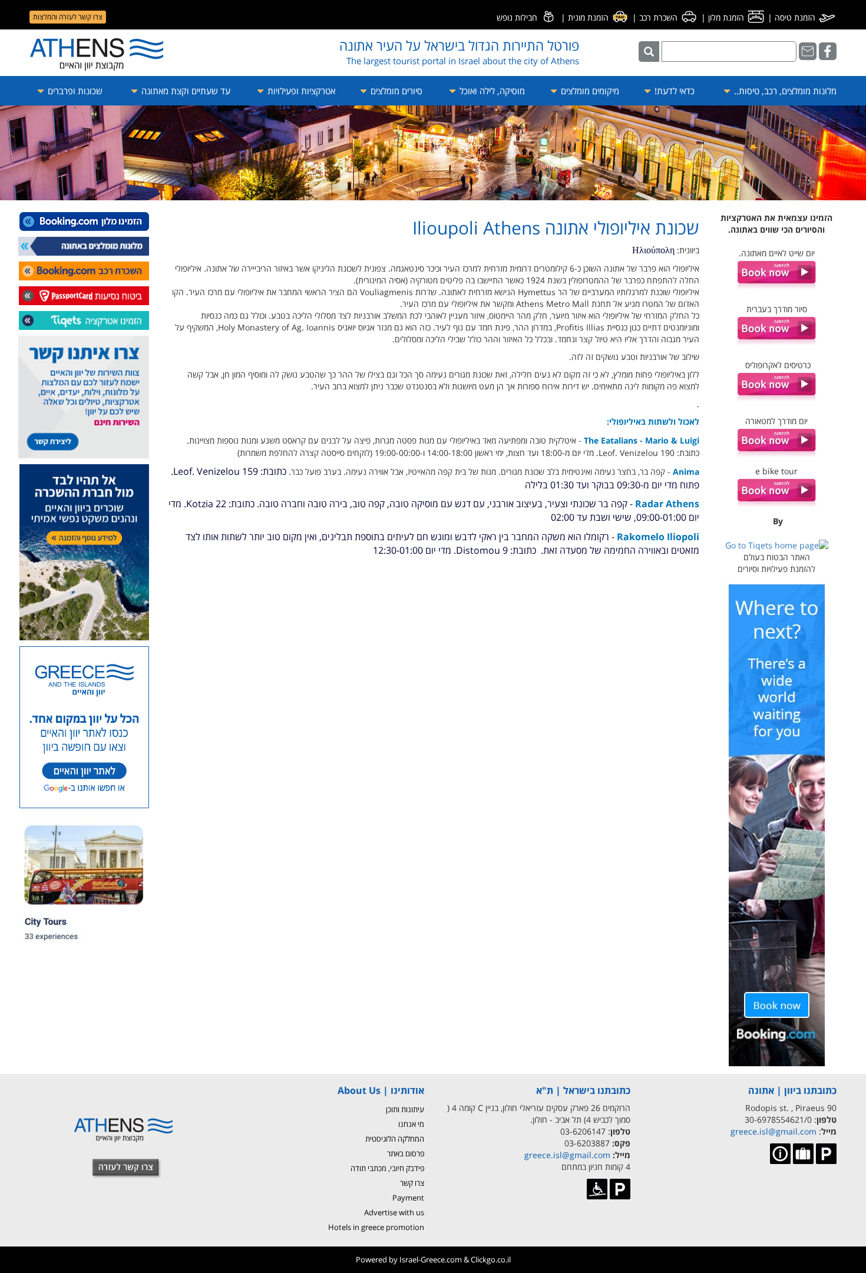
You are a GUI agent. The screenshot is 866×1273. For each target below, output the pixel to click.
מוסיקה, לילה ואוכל (491, 91)
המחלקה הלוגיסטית (394, 1138)
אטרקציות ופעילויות (300, 91)
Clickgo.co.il (491, 1259)
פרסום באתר (405, 1153)
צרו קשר (412, 1183)
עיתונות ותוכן (405, 1109)
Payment (408, 1197)
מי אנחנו (411, 1124)
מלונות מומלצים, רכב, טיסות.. (784, 91)
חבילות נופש (518, 17)
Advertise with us (394, 1212)
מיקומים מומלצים (588, 91)
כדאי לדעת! (673, 91)
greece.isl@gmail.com (774, 1131)
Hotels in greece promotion (376, 1227)
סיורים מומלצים (395, 91)
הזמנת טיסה (796, 17)
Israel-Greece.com (430, 1259)
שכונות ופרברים (74, 91)
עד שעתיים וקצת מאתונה (184, 91)
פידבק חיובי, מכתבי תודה (387, 1168)
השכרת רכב (659, 17)
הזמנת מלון (727, 17)
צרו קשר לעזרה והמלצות (68, 17)
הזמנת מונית (589, 17)
